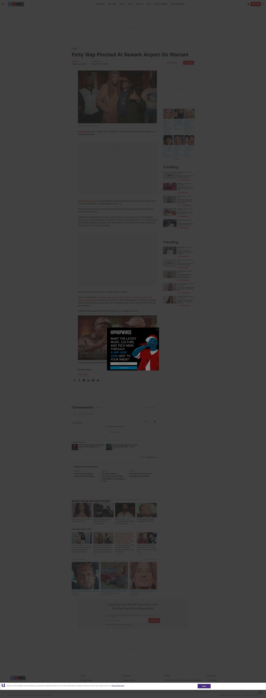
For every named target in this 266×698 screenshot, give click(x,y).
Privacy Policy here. (118, 686)
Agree (204, 686)
